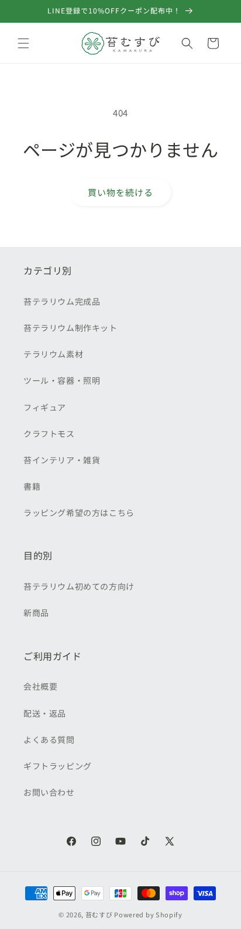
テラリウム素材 (53, 354)
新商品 (36, 612)
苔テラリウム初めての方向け (79, 586)
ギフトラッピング (57, 766)
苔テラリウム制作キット (70, 327)
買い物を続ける (120, 192)
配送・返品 (44, 713)
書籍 (31, 486)
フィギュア (44, 407)
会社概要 (40, 686)
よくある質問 (49, 739)
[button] (23, 43)
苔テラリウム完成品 (61, 301)
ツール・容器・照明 (61, 380)
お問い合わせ (49, 792)
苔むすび (99, 914)
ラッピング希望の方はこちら (79, 512)
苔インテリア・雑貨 (61, 460)
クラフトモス (49, 433)
